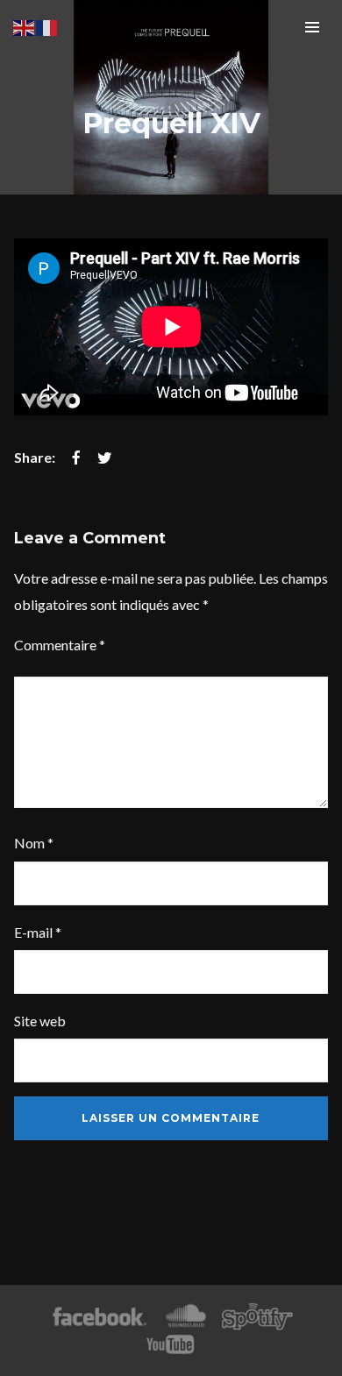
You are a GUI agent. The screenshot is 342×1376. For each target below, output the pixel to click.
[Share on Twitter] (104, 457)
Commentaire (59, 644)
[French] (47, 26)
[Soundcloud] (185, 1317)
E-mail (37, 932)
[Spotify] (257, 1317)
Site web (40, 1020)
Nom (33, 842)
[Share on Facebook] (76, 457)
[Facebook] (99, 1317)
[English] (24, 26)
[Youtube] (171, 1345)
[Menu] (312, 26)
